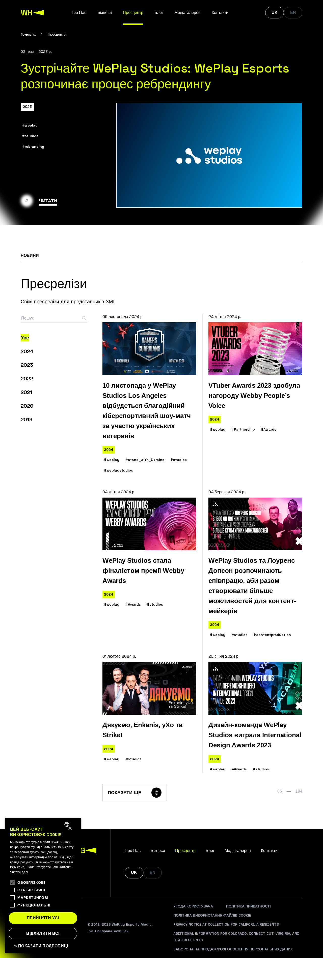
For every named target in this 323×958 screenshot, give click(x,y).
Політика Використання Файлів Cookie (212, 915)
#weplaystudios (118, 470)
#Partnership (243, 429)
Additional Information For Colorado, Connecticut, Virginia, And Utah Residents (236, 936)
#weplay (30, 125)
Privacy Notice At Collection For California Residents (226, 924)
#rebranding (33, 146)
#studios (30, 136)
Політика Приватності (248, 906)
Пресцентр (133, 12)
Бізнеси (104, 12)
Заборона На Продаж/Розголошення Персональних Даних (233, 949)
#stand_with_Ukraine (145, 459)
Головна (28, 34)
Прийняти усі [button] (43, 918)
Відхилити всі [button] (42, 933)
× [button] (70, 828)
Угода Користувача (193, 906)
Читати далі (19, 872)
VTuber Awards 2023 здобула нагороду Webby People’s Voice (254, 395)
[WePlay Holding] (32, 12)
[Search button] (84, 318)
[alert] (43, 885)
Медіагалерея (187, 12)
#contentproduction (272, 634)
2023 (27, 106)
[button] (43, 946)
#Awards (268, 429)
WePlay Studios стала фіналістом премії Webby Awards (143, 570)
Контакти (220, 12)
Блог (158, 12)
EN (293, 12)
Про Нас (78, 12)
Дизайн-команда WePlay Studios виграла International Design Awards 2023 (254, 735)
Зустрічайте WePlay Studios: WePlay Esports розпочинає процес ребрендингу (155, 76)
